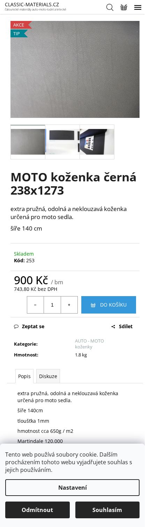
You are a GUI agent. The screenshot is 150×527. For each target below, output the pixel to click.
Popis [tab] (24, 376)
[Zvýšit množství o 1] (69, 304)
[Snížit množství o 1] (35, 304)
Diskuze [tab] (48, 376)
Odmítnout (37, 510)
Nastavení (72, 487)
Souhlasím (107, 510)
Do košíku (113, 304)
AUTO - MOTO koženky (89, 344)
